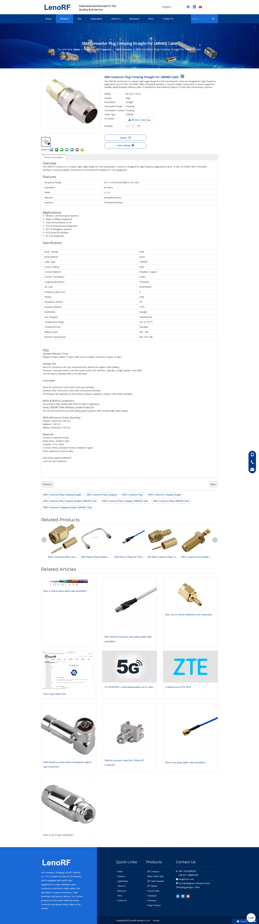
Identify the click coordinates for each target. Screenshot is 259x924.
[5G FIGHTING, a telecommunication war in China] (129, 667)
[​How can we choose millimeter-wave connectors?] (190, 594)
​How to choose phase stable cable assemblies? (65, 591)
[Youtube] (200, 7)
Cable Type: (110, 114)
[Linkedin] (194, 7)
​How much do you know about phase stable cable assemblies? (128, 639)
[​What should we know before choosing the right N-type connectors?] (68, 730)
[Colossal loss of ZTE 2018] (190, 667)
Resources (122, 891)
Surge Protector (154, 905)
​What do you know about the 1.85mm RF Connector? (124, 762)
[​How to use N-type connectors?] (68, 803)
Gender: (108, 98)
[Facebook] (188, 7)
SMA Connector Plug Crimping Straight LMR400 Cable (70, 501)
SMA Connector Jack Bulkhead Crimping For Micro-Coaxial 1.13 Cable (196, 557)
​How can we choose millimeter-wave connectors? (188, 614)
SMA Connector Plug (132, 494)
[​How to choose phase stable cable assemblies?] (68, 582)
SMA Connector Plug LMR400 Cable (171, 501)
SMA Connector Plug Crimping (101, 494)
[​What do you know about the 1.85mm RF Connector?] (129, 729)
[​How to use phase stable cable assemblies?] (190, 730)
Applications (123, 881)
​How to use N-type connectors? (58, 835)
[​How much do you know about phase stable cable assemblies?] (129, 605)
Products (121, 876)
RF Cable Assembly (155, 881)
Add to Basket (124, 145)
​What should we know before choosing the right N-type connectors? (67, 764)
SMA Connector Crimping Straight (164, 494)
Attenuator (151, 900)
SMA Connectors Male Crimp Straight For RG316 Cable (63, 557)
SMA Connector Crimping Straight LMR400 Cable (67, 507)
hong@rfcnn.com (186, 879)
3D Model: (109, 118)
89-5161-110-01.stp (141, 120)
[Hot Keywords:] (213, 18)
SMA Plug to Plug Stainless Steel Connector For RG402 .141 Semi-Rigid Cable (96, 557)
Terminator (152, 896)
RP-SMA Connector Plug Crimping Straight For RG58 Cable (163, 557)
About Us (122, 886)
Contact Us (122, 900)
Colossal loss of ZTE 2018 (178, 687)
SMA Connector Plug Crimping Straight (62, 494)
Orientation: (110, 102)
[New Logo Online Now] (68, 670)
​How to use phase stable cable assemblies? (185, 762)
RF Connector (153, 871)
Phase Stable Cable (155, 876)
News (120, 896)
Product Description (53, 157)
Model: (107, 93)
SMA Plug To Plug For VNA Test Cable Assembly (129, 557)
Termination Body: (113, 106)
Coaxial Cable (153, 891)
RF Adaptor (152, 886)
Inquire (123, 137)
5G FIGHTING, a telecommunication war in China (128, 687)
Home (120, 871)
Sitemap (156, 920)
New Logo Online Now (54, 694)
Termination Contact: (114, 110)
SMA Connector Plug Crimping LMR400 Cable (125, 501)
